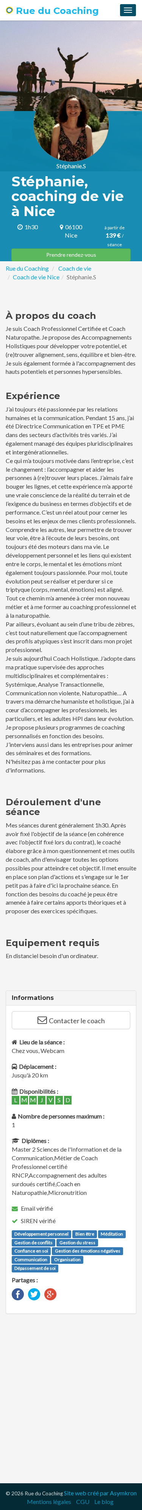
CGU (82, 1501)
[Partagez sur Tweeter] (34, 1293)
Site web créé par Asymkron (100, 1492)
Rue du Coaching (56, 10)
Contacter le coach (77, 1020)
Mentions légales (49, 1501)
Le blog (104, 1501)
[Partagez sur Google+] (50, 1293)
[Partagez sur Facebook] (18, 1293)
